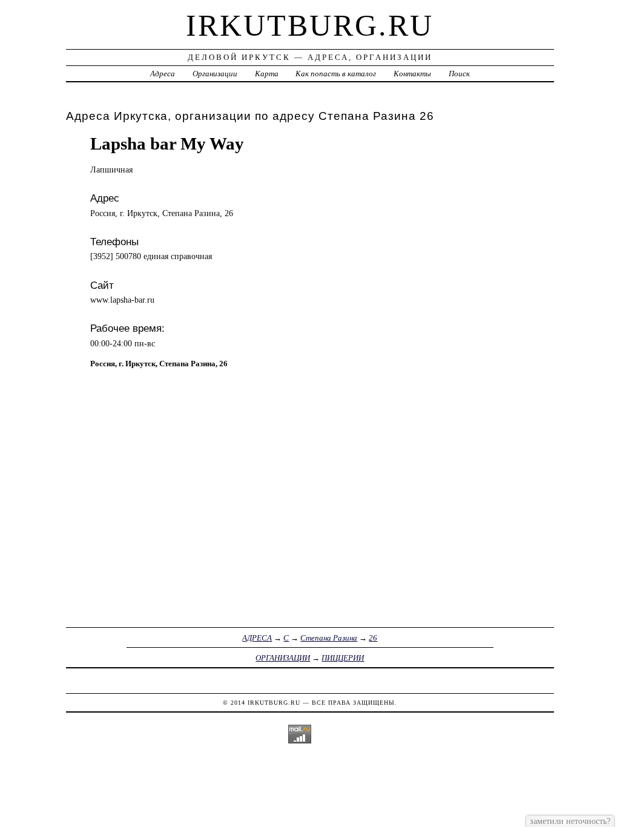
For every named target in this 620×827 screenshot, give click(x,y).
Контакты (412, 73)
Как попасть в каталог (335, 73)
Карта (267, 73)
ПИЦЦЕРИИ (343, 657)
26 (373, 637)
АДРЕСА (257, 637)
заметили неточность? (570, 821)
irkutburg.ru (310, 25)
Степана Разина (328, 637)
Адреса (162, 73)
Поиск (459, 73)
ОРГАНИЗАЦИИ (283, 657)
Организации (215, 73)
